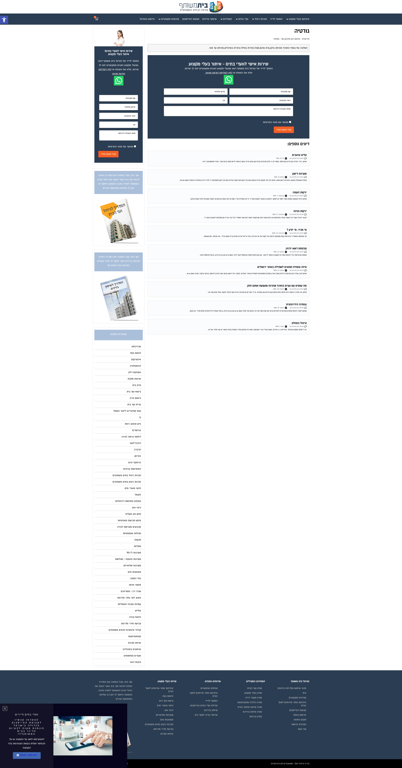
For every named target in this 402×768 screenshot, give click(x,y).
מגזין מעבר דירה (253, 697)
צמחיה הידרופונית (296, 304)
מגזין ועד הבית (254, 688)
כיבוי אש (169, 710)
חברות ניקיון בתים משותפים (159, 724)
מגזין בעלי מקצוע (253, 692)
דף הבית (305, 39)
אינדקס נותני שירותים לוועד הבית (292, 704)
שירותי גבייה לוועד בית (206, 714)
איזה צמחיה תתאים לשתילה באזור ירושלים (282, 267)
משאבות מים (166, 719)
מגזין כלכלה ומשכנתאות (249, 702)
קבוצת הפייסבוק (297, 710)
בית (304, 692)
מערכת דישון (299, 173)
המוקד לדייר (211, 700)
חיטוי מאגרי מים (165, 705)
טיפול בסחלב (299, 323)
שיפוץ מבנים (166, 733)
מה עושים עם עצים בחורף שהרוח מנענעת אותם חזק (277, 285)
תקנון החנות (300, 719)
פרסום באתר (299, 714)
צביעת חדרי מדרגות (163, 729)
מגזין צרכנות (255, 716)
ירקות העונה (300, 192)
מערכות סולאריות (164, 714)
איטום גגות (168, 696)
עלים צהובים (299, 155)
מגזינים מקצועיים (297, 697)
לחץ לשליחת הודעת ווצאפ (219, 72)
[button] (4, 20)
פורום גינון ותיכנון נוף (290, 39)
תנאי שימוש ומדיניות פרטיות (291, 688)
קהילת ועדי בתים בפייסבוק (204, 705)
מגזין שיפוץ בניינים (252, 711)
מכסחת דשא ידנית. (296, 248)
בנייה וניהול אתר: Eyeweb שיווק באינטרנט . (289, 763)
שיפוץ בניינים (211, 710)
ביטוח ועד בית (166, 700)
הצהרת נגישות (298, 724)
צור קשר (301, 729)
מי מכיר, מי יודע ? (297, 229)
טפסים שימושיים (209, 688)
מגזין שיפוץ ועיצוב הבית (250, 707)
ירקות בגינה (300, 211)
